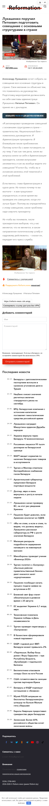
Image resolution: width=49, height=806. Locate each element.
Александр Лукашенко (13, 293)
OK (29, 803)
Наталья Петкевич (32, 293)
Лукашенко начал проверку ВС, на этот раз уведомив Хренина (28, 506)
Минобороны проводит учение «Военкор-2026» (30, 558)
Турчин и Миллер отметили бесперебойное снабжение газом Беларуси (28, 471)
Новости (9, 55)
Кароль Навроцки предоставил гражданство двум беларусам (30, 712)
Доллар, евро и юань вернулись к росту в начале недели (28, 494)
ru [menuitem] (40, 2)
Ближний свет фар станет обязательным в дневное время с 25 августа (27, 597)
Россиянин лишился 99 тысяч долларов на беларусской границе (29, 447)
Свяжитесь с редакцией (20, 279)
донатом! (35, 285)
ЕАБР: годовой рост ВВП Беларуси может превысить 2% (30, 645)
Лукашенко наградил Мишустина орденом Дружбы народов (29, 427)
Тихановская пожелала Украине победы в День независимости (26, 618)
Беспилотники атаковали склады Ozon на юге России (28, 672)
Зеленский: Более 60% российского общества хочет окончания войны (29, 723)
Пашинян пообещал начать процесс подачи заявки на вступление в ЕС (28, 586)
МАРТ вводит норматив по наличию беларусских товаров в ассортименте (30, 459)
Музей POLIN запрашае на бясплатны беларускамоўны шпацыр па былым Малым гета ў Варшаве (28, 701)
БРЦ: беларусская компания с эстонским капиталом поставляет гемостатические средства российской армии (29, 414)
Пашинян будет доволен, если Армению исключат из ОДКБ (29, 516)
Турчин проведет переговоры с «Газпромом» (30, 628)
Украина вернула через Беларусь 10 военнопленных (29, 437)
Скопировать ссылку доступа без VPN (21, 306)
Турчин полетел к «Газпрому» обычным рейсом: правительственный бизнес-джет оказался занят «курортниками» (29, 571)
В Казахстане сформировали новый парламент (29, 637)
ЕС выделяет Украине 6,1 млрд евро (30, 608)
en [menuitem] (45, 2)
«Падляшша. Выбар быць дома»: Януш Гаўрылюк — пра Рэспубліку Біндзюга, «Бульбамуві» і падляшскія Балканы (29, 658)
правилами (21, 769)
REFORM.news (12, 68)
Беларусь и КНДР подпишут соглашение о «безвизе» (28, 689)
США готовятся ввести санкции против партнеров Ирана (30, 680)
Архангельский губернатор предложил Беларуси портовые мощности (28, 482)
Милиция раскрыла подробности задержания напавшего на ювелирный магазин (27, 546)
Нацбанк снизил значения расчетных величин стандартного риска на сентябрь (27, 399)
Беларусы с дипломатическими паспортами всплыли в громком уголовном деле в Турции (30, 384)
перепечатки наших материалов (16, 774)
